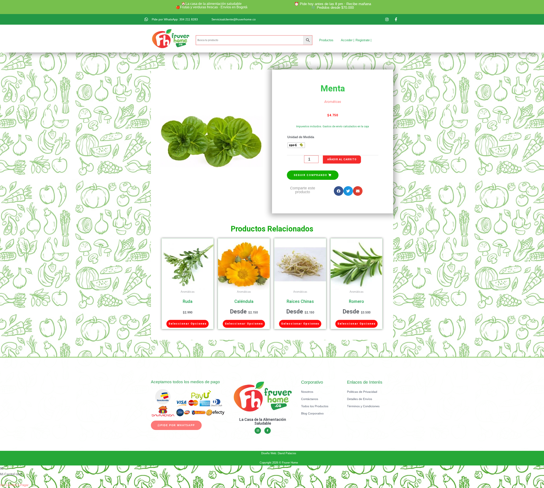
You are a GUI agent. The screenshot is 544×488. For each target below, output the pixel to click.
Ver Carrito (7, 485)
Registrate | (363, 40)
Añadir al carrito (342, 159)
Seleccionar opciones (188, 323)
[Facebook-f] (267, 430)
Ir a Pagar (21, 485)
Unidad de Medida (300, 137)
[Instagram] (258, 430)
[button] (313, 175)
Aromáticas (332, 102)
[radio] (296, 145)
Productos (326, 40)
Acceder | (347, 40)
